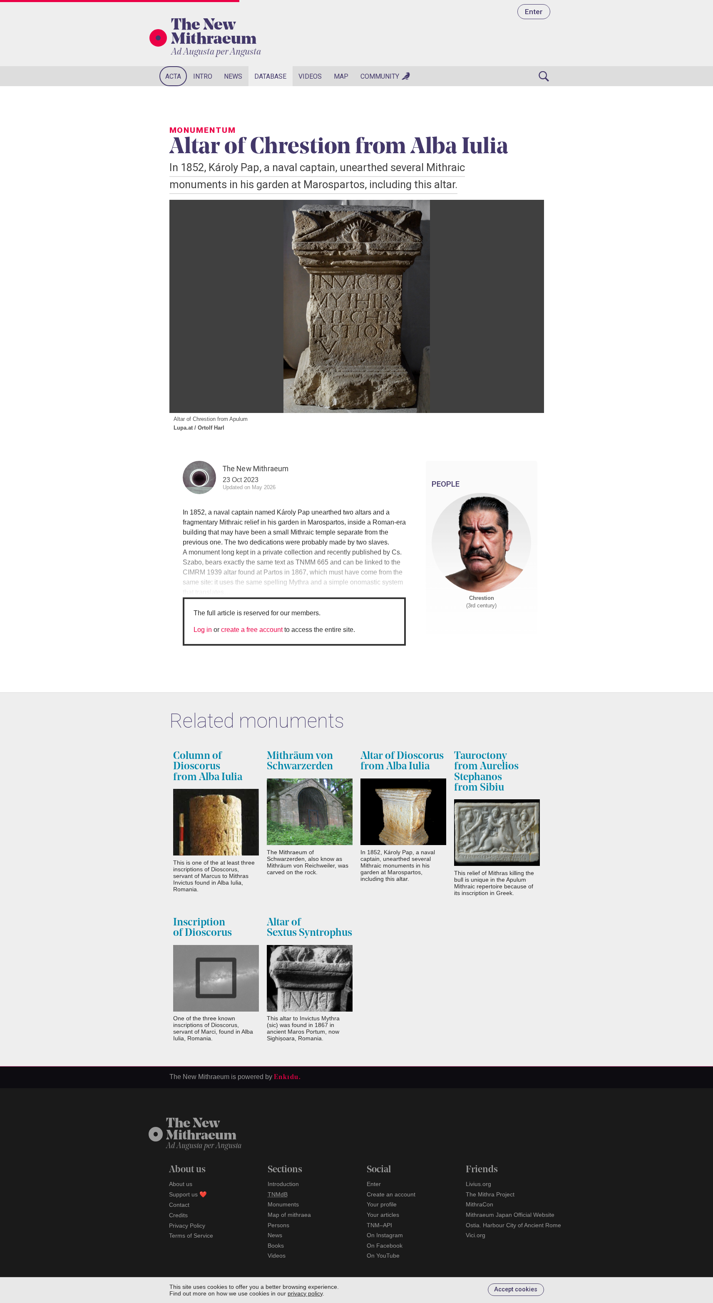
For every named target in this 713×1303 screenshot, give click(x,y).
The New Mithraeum (213, 32)
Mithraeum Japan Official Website (510, 1214)
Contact (179, 1204)
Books (276, 1245)
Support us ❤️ (188, 1194)
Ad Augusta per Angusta (216, 52)
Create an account (391, 1194)
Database (270, 76)
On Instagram (385, 1235)
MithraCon (479, 1204)
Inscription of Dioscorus (202, 928)
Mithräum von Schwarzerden (300, 761)
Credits (178, 1215)
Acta (173, 76)
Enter (534, 11)
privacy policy (305, 1293)
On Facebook (384, 1245)
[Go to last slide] (186, 306)
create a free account (252, 629)
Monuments (283, 1204)
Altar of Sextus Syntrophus (309, 928)
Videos (310, 76)
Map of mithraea (289, 1214)
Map (341, 76)
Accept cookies (515, 1289)
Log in (203, 629)
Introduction (283, 1184)
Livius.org (478, 1184)
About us (180, 1184)
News (233, 76)
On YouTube (383, 1255)
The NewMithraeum (201, 1130)
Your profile (382, 1204)
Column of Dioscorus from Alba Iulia (207, 766)
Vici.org (475, 1235)
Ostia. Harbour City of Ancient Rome (513, 1225)
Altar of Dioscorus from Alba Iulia (402, 761)
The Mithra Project (490, 1194)
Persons (278, 1225)
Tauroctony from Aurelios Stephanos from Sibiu (486, 772)
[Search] (544, 76)
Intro (202, 76)
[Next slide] (527, 306)
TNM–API (379, 1225)
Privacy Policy (187, 1225)
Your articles (383, 1214)
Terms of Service (191, 1235)
